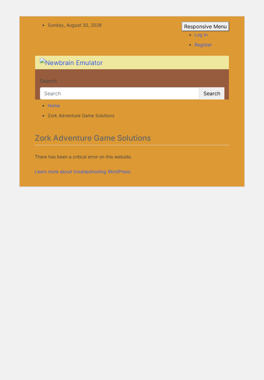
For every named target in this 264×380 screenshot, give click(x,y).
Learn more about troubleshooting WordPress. (83, 171)
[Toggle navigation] (44, 75)
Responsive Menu (205, 26)
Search (48, 81)
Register (203, 44)
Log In (201, 34)
